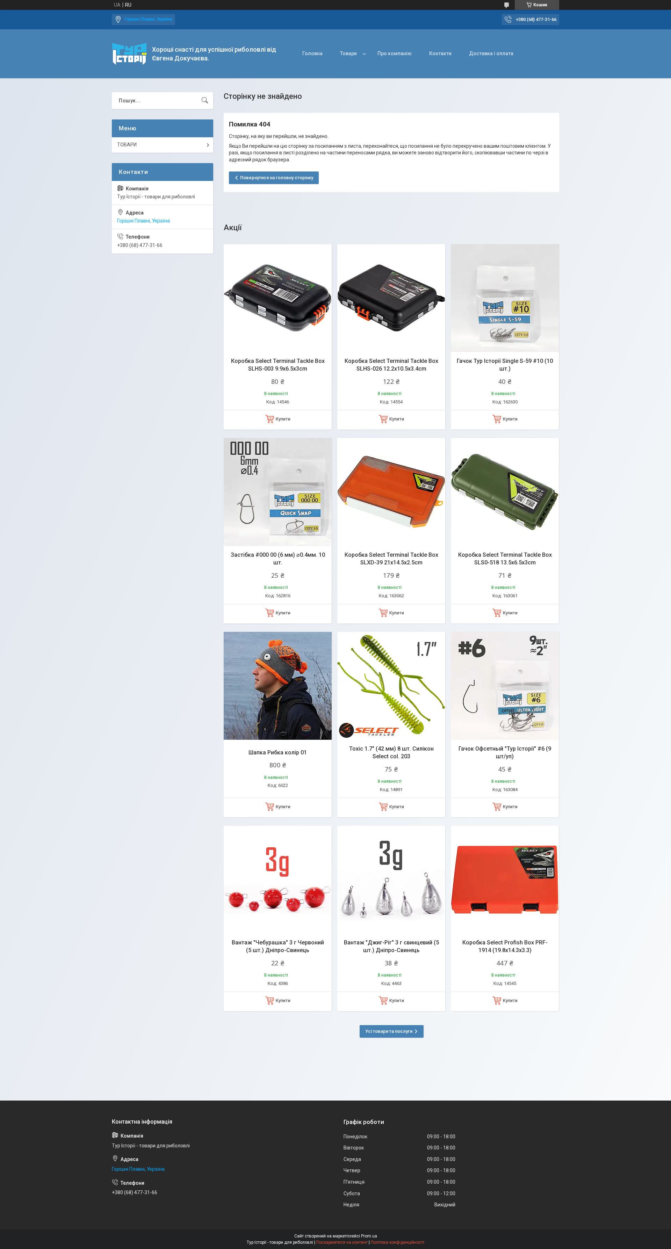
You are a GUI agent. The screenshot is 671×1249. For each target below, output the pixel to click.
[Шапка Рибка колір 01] (278, 686)
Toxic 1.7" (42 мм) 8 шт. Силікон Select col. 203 (391, 752)
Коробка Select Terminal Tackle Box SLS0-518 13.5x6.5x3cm (505, 559)
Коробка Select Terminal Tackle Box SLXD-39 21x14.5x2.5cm (391, 559)
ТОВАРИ (127, 144)
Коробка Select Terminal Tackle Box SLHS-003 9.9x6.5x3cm (278, 365)
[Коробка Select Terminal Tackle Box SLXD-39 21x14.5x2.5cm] (391, 492)
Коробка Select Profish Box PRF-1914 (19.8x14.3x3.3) (505, 946)
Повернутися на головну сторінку (276, 177)
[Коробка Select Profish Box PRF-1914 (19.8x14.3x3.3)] (505, 880)
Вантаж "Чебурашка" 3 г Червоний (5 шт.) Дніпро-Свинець (278, 946)
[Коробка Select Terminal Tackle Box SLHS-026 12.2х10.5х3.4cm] (391, 298)
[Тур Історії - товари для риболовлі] (129, 53)
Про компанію (394, 53)
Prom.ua (369, 1236)
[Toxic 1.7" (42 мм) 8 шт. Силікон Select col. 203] (391, 686)
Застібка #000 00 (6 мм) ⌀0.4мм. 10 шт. (278, 559)
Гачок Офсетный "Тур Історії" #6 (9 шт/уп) (505, 752)
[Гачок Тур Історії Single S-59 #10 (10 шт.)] (505, 298)
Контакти (440, 53)
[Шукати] (204, 100)
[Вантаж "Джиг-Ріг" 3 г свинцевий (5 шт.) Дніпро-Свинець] (391, 880)
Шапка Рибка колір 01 (277, 752)
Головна (312, 53)
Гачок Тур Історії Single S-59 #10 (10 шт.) (505, 365)
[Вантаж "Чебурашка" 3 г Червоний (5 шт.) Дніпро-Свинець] (278, 880)
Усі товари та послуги (388, 1031)
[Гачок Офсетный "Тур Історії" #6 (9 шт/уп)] (505, 686)
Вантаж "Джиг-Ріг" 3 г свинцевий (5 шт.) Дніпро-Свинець (391, 946)
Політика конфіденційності (397, 1242)
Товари (348, 53)
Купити (283, 419)
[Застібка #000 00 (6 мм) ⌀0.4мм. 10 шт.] (278, 492)
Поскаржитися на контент (342, 1242)
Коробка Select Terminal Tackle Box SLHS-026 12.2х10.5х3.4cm (391, 365)
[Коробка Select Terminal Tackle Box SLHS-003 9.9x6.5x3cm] (278, 298)
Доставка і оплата (491, 53)
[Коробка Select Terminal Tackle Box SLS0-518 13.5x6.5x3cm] (505, 492)
